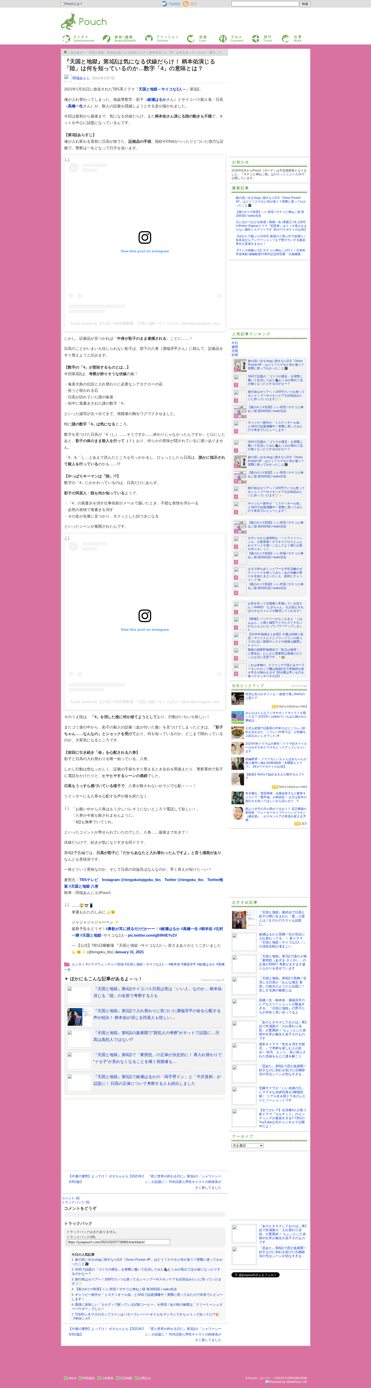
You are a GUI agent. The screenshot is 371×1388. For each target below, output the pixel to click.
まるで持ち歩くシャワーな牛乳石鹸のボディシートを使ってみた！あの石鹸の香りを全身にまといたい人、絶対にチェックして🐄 (275, 574)
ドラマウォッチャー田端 (106, 964)
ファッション (153, 36)
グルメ (223, 36)
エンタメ (78, 964)
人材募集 (107, 1378)
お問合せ (145, 1378)
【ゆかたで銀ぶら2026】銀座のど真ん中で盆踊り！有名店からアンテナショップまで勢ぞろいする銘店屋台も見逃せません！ (271, 240)
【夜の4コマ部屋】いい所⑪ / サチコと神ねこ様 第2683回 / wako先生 (126, 1289)
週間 (234, 347)
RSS (186, 3)
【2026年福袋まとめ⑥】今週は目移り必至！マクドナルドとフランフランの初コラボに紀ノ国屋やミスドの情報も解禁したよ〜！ (275, 639)
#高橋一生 (189, 929)
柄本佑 (175, 964)
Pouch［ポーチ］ (74, 14)
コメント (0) (71, 1198)
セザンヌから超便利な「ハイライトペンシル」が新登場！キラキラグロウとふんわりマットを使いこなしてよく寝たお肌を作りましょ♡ (275, 543)
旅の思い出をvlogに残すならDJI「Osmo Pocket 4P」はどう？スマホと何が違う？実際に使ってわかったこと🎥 (271, 201)
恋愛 (189, 36)
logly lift (220, 980)
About (72, 1378)
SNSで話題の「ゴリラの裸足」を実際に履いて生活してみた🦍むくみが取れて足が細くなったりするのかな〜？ (275, 380)
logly (304, 686)
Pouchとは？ (73, 4)
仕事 (284, 36)
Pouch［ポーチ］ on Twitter (170, 4)
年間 (234, 355)
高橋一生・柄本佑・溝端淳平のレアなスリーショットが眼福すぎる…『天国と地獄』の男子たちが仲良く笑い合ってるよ (282, 1006)
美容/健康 (109, 36)
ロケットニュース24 (288, 174)
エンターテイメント (76, 36)
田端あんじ (81, 78)
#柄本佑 (206, 929)
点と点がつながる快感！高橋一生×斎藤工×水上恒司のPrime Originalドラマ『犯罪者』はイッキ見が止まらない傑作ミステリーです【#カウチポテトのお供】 (271, 225)
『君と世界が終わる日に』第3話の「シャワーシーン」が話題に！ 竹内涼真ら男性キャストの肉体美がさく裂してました (183, 1181)
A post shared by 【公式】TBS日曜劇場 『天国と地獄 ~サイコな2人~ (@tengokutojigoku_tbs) (144, 323)
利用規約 (89, 1378)
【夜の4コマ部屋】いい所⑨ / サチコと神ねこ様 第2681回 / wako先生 (275, 586)
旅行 (254, 36)
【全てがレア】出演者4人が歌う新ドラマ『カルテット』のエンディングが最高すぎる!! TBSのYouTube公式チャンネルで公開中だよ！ (283, 1118)
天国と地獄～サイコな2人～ (162, 89)
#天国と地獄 (90, 935)
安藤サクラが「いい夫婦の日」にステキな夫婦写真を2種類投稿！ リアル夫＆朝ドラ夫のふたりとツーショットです (282, 1094)
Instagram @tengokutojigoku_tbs (131, 880)
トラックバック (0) (75, 1202)
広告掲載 (126, 1378)
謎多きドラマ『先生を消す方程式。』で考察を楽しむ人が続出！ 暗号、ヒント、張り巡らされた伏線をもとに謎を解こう (282, 1050)
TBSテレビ (88, 880)
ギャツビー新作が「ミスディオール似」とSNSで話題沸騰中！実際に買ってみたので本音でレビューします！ (275, 426)
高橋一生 (75, 106)
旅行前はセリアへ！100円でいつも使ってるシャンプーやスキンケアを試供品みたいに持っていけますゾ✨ (276, 395)
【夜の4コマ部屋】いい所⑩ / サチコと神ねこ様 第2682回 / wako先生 (275, 555)
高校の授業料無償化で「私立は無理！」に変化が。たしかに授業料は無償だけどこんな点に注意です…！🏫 (275, 653)
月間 (234, 351)
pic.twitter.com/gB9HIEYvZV (152, 935)
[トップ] (65, 52)
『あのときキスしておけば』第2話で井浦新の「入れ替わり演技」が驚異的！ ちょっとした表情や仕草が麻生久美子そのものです (283, 1030)
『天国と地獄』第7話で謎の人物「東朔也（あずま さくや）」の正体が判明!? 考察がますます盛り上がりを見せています (283, 962)
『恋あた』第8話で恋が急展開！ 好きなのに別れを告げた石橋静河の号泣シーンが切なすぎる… (283, 1070)
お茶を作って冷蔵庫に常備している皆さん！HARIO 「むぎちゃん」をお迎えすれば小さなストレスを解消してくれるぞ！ (276, 607)
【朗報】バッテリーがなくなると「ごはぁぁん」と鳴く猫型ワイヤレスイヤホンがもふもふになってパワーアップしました (275, 624)
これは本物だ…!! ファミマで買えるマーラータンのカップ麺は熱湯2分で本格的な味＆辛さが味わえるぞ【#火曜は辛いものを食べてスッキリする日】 (276, 670)
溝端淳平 (189, 964)
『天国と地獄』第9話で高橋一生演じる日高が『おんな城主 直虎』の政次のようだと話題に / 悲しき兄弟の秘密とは (283, 984)
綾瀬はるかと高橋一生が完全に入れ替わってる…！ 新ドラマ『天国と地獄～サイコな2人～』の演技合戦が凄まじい (283, 940)
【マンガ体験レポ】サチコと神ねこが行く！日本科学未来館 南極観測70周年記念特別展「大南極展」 (270, 252)
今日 (234, 343)
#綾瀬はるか (169, 929)
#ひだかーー (144, 929)
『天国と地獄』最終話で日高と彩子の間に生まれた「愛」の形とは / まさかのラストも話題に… (282, 918)
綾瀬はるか (156, 99)
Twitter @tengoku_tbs (184, 880)
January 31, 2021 (129, 952)
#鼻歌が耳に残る (120, 929)
